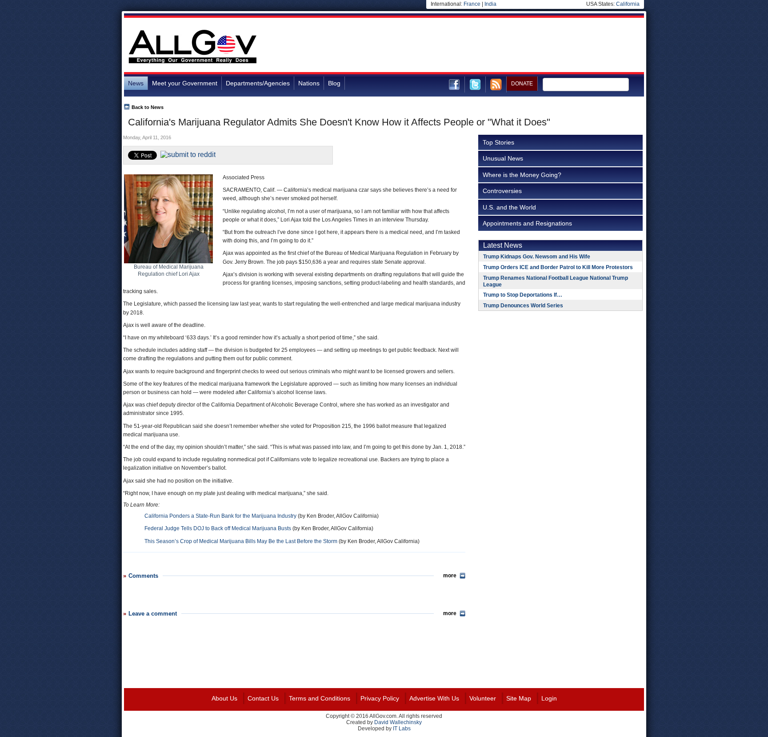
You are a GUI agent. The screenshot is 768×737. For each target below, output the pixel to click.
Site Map (518, 698)
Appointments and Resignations (527, 223)
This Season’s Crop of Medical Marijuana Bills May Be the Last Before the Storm (240, 541)
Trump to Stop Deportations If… (522, 295)
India (490, 4)
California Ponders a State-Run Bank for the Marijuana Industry (220, 516)
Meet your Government (184, 83)
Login (549, 698)
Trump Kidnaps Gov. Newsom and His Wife (536, 257)
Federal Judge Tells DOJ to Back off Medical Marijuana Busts (217, 528)
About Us (224, 698)
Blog (334, 83)
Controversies (502, 190)
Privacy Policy (379, 698)
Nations (309, 83)
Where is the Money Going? (522, 174)
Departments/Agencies (258, 83)
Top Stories (498, 142)
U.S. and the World (509, 207)
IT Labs (402, 728)
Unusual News (503, 158)
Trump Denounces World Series (523, 305)
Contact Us (263, 698)
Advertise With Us (434, 698)
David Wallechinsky (398, 722)
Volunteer (482, 698)
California (628, 4)
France (472, 4)
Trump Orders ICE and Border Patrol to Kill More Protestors (558, 267)
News (136, 83)
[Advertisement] (482, 46)
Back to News (148, 107)
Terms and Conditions (319, 698)
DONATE (522, 84)
